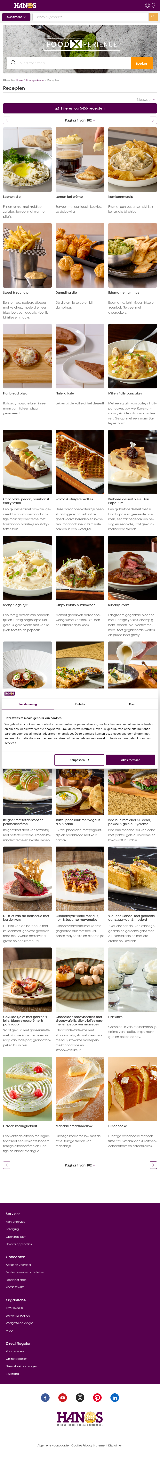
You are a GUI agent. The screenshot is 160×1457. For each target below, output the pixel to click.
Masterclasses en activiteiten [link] (25, 1272)
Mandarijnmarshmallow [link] (74, 1126)
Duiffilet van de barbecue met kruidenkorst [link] (26, 918)
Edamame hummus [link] (123, 292)
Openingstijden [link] (16, 1237)
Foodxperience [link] (35, 80)
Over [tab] (132, 704)
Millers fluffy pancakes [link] (125, 393)
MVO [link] (9, 1331)
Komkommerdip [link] (120, 197)
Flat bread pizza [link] (15, 393)
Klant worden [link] (15, 1351)
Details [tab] (80, 704)
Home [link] (19, 80)
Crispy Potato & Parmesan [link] (75, 605)
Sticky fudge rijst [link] (15, 605)
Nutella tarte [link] (65, 393)
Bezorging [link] (12, 1229)
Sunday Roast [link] (118, 605)
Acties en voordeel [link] (18, 1265)
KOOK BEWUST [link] (15, 1287)
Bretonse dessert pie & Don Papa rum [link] (128, 501)
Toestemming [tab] (27, 704)
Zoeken (142, 63)
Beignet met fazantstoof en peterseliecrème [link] (23, 822)
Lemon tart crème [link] (69, 197)
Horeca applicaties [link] (19, 1244)
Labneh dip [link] (12, 197)
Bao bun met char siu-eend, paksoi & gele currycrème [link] (129, 822)
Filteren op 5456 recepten (82, 108)
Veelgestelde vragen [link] (20, 1323)
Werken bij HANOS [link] (18, 1316)
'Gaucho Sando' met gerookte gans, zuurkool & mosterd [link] (131, 918)
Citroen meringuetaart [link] (20, 1126)
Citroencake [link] (117, 1126)
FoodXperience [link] (16, 1280)
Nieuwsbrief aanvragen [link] (21, 1366)
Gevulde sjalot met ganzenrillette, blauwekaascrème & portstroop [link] (25, 1020)
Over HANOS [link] (14, 1308)
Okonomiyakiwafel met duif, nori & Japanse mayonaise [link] (77, 918)
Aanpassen (77, 759)
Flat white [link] (115, 1017)
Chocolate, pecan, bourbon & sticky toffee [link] (26, 501)
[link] (25, 5)
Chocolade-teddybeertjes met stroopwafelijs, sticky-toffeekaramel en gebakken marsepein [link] (79, 1020)
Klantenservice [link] (15, 1222)
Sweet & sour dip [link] (15, 292)
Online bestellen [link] (17, 1359)
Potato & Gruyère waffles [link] (74, 499)
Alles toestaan (130, 759)
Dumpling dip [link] (66, 292)
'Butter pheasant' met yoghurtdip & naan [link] (78, 822)
